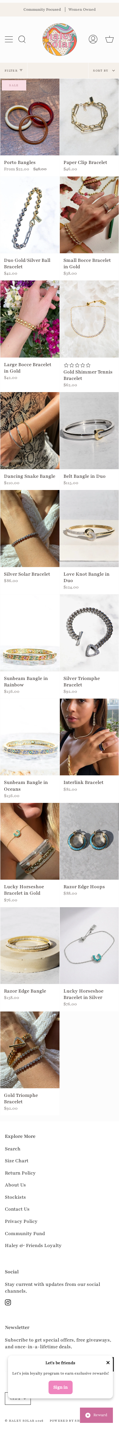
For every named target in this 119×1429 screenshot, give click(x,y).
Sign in (60, 1387)
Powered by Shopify (70, 1421)
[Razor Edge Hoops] (89, 841)
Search (12, 1148)
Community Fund (25, 1233)
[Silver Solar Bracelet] (30, 528)
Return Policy (20, 1173)
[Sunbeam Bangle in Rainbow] (30, 632)
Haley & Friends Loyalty (33, 1245)
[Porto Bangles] (30, 117)
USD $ (15, 1399)
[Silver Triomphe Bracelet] (89, 632)
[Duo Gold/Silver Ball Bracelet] (30, 215)
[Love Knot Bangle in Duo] (89, 528)
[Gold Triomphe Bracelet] (30, 1050)
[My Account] (93, 39)
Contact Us (17, 1209)
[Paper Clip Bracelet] (89, 117)
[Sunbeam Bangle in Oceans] (30, 737)
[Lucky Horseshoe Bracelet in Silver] (89, 945)
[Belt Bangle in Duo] (89, 430)
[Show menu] (9, 39)
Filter (11, 70)
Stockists (15, 1197)
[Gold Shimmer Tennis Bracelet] (89, 319)
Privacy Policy (21, 1221)
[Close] (108, 1363)
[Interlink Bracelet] (89, 737)
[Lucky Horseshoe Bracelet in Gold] (30, 841)
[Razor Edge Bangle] (30, 945)
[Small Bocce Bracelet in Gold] (89, 215)
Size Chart (16, 1160)
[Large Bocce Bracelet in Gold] (30, 319)
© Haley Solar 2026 (24, 1421)
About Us (15, 1185)
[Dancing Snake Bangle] (30, 430)
